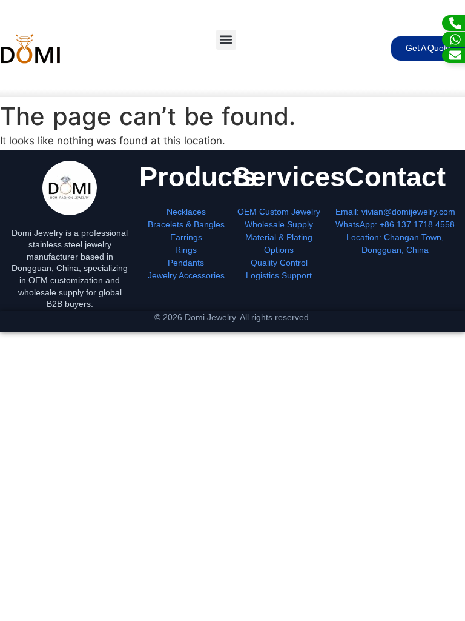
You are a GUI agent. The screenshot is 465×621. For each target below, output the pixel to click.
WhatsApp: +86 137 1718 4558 (395, 224)
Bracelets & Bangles (186, 224)
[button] (226, 40)
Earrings (186, 237)
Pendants (186, 262)
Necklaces (186, 212)
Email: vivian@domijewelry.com (395, 212)
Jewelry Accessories (186, 275)
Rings (186, 250)
